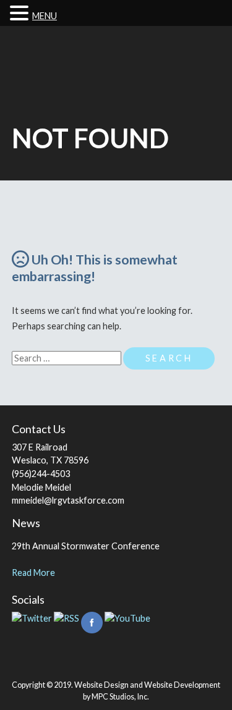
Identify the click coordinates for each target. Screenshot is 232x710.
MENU (44, 16)
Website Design (101, 685)
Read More (33, 572)
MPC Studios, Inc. (120, 696)
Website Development (182, 685)
